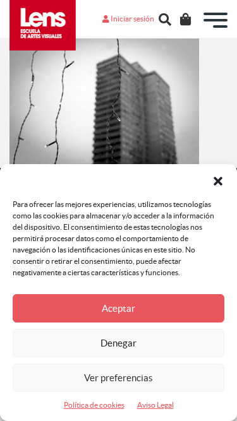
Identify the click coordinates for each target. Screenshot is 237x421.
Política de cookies (94, 405)
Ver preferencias (118, 377)
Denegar (118, 343)
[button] (218, 180)
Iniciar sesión (131, 19)
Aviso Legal (155, 405)
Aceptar (118, 308)
